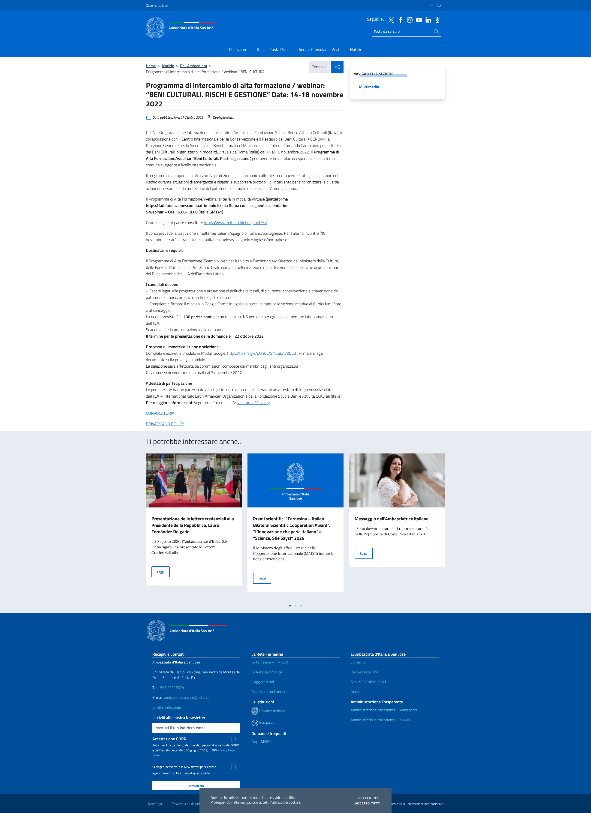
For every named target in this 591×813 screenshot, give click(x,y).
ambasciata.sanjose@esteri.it (186, 697)
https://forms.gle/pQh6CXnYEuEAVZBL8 (261, 353)
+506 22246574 (171, 687)
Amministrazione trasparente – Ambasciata (384, 710)
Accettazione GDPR (169, 739)
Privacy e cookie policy (188, 803)
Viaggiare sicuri (262, 681)
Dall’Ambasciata (193, 66)
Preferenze (369, 798)
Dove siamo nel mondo (268, 691)
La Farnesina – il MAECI (269, 662)
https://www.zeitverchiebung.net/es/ (235, 222)
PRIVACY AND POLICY (165, 424)
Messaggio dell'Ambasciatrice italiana (391, 518)
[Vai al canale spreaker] (436, 19)
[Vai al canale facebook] (399, 19)
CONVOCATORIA (160, 413)
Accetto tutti (367, 803)
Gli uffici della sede (166, 707)
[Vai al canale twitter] (390, 19)
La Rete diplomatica (266, 672)
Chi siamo (358, 662)
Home (151, 66)
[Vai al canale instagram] (408, 19)
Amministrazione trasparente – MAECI (380, 720)
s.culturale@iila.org (253, 402)
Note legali (155, 803)
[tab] (290, 605)
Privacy (222, 750)
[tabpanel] (194, 527)
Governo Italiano (157, 5)
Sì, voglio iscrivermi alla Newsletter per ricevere (184, 766)
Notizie (168, 66)
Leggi (163, 571)
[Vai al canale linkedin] (427, 19)
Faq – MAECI (261, 741)
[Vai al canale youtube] (417, 19)
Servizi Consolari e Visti (368, 681)
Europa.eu (266, 722)
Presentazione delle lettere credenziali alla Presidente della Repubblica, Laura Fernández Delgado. (192, 525)
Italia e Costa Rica (364, 672)
